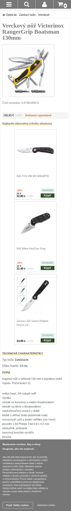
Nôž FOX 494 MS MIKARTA (33, 176)
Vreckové (43, 14)
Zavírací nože (27, 14)
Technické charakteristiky (22, 353)
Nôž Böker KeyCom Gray (31, 248)
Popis (6, 372)
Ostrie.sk (11, 14)
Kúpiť (47, 195)
